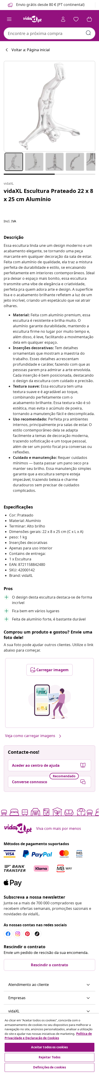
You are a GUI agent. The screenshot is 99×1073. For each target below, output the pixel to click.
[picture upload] (49, 701)
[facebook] (8, 934)
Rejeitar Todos (50, 1057)
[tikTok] (37, 934)
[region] (49, 1043)
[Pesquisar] (88, 33)
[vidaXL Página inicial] (32, 19)
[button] (45, 5)
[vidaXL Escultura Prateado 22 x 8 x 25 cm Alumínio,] (49, 106)
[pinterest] (27, 934)
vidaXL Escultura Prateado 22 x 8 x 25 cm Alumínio (48, 195)
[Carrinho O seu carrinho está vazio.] (89, 19)
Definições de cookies (49, 1067)
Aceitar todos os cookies (49, 1047)
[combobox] (49, 33)
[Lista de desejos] (76, 19)
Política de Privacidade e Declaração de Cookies (48, 1036)
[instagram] (17, 934)
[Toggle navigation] (9, 19)
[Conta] (63, 19)
